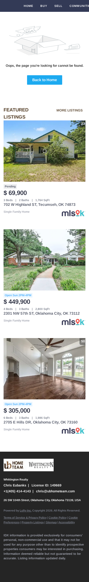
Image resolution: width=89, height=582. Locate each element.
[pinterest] (6, 572)
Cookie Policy (57, 517)
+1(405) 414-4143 (17, 491)
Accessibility (67, 522)
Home (28, 6)
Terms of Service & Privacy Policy (25, 517)
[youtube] (63, 565)
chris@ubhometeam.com (55, 491)
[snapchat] (72, 565)
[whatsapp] (25, 572)
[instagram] (53, 565)
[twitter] (25, 565)
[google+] (15, 572)
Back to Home (44, 80)
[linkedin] (15, 565)
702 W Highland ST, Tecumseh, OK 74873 (39, 205)
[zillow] (34, 565)
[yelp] (44, 565)
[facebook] (6, 565)
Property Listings (33, 522)
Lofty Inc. (26, 510)
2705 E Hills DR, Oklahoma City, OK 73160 (41, 422)
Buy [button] (43, 6)
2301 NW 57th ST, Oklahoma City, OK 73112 (42, 313)
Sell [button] (58, 6)
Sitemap (51, 522)
